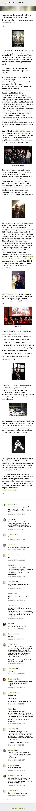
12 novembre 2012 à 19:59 (16, 529)
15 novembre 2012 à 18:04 (16, 723)
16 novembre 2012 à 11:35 (16, 770)
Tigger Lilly (11, 679)
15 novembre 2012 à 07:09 (16, 704)
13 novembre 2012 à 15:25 (16, 663)
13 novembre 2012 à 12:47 (16, 639)
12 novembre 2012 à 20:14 (16, 560)
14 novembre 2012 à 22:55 (16, 687)
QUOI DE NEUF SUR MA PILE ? (14, 3)
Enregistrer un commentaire (11, 800)
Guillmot (10, 544)
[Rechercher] (34, 3)
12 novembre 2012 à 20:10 (16, 539)
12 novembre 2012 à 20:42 (16, 588)
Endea (10, 519)
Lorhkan (10, 605)
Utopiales (14, 490)
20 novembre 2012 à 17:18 (16, 795)
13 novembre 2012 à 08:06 (16, 618)
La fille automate (23, 133)
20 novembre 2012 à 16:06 (16, 785)
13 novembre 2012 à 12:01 (16, 629)
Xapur (10, 623)
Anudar (10, 504)
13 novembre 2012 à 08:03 (16, 600)
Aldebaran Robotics (25, 425)
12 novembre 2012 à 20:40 (16, 576)
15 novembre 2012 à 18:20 (16, 745)
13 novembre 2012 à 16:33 (16, 674)
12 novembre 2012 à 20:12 (16, 550)
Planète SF (6, 490)
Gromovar (11, 534)
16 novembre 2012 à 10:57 (16, 760)
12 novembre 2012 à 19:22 (16, 514)
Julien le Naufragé (13, 775)
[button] (3, 26)
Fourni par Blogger (19, 808)
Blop (9, 565)
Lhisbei (10, 644)
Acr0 (9, 709)
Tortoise (10, 593)
